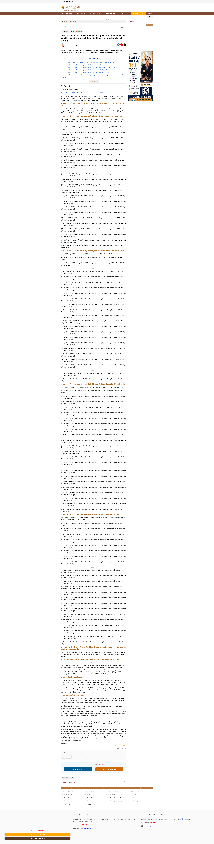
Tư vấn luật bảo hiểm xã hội (114, 797)
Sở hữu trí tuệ (81, 13)
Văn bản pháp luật (71, 788)
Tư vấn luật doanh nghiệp (68, 791)
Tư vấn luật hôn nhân (90, 797)
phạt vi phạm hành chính (68, 777)
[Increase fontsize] (125, 27)
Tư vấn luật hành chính (67, 801)
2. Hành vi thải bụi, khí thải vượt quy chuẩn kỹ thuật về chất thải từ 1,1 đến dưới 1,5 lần (88, 65)
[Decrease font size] (122, 27)
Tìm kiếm (149, 25)
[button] (125, 44)
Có (63, 756)
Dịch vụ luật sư (124, 13)
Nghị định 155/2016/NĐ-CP (69, 93)
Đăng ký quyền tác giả (90, 804)
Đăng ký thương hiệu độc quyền (69, 804)
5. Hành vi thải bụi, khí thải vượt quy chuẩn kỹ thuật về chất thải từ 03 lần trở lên (86, 72)
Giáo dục (85, 788)
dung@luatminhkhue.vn (153, 826)
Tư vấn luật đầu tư (89, 791)
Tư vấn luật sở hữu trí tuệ (68, 794)
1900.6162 (41, 831)
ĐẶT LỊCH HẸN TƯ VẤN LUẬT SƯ (37, 838)
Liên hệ (150, 13)
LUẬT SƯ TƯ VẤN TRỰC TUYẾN (37, 834)
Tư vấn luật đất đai (66, 797)
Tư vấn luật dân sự (112, 794)
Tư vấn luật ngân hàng (136, 801)
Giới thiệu (69, 13)
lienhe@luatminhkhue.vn (85, 828)
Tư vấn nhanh (78, 769)
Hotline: (66, 1)
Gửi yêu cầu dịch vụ (118, 788)
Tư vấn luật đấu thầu (90, 801)
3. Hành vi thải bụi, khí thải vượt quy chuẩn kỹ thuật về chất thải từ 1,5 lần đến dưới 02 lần (89, 67)
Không (69, 756)
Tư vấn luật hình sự (89, 794)
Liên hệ (148, 788)
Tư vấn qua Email (110, 769)
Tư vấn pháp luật (138, 13)
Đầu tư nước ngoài (109, 13)
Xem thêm (94, 81)
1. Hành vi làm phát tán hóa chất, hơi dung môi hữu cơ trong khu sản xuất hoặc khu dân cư (89, 62)
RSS (72, 1)
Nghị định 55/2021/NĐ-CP (98, 93)
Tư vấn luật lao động (113, 791)
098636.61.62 (153, 822)
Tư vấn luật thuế (135, 791)
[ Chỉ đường (94, 821)
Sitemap (139, 788)
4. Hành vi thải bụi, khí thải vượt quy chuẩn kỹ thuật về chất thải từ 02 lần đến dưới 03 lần (89, 70)
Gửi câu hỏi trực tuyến (100, 788)
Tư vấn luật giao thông (136, 797)
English (150, 16)
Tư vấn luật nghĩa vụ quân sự (115, 801)
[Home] (63, 13)
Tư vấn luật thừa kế (135, 794)
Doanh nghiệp (94, 13)
